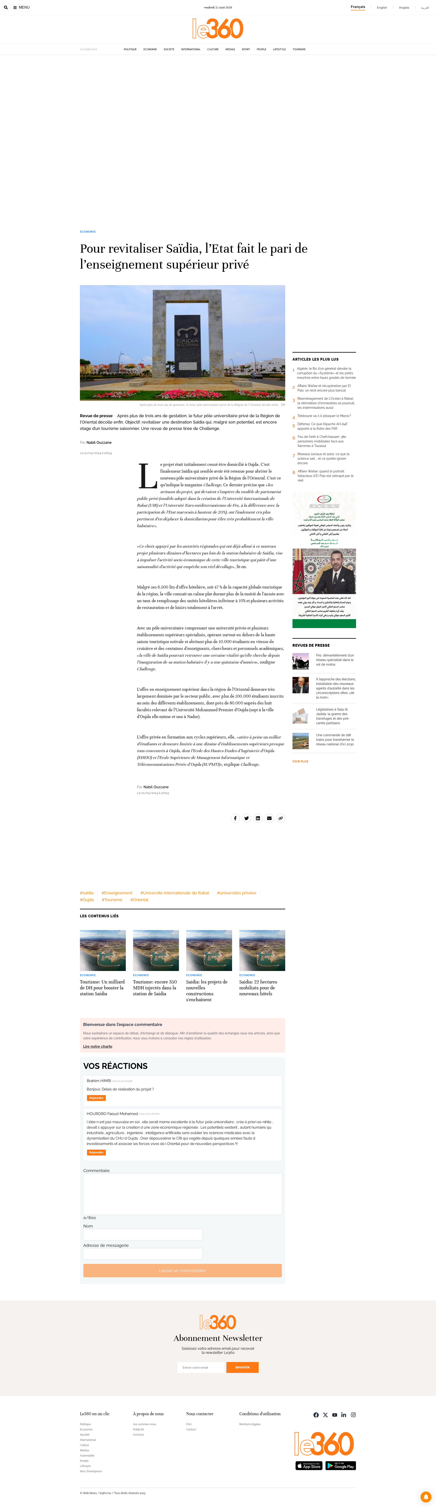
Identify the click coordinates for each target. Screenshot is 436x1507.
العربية (425, 7)
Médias (230, 49)
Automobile (87, 1455)
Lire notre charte (97, 1046)
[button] (426, 1497)
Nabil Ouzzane (99, 442)
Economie (150, 49)
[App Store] (309, 1465)
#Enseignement (117, 893)
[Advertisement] (136, 123)
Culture (213, 49)
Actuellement (88, 49)
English (382, 7)
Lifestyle (279, 49)
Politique (130, 49)
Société (169, 49)
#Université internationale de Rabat (174, 893)
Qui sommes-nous (144, 1424)
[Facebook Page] (316, 1414)
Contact (191, 1429)
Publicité (138, 1429)
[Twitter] (325, 1414)
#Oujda (87, 899)
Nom (88, 1226)
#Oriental (139, 899)
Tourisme (299, 49)
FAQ (188, 1424)
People (261, 49)
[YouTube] (334, 1414)
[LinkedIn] (344, 1414)
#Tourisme (112, 899)
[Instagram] (353, 1414)
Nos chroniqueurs (91, 1471)
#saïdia (87, 893)
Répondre (96, 1098)
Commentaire (96, 1170)
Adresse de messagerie (106, 1245)
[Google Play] (340, 1465)
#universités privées (236, 893)
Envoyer (242, 1367)
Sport (246, 49)
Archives (138, 1434)
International (191, 49)
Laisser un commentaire (182, 1270)
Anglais (404, 7)
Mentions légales (250, 1424)
